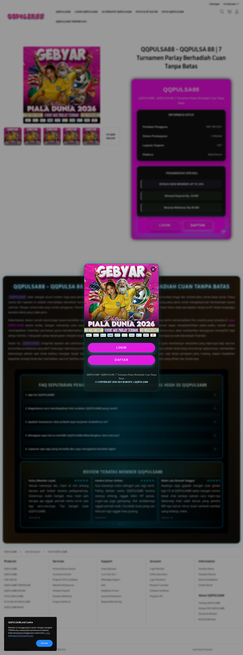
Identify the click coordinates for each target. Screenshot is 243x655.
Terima (44, 643)
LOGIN (121, 347)
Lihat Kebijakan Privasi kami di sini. (29, 634)
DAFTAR (121, 359)
